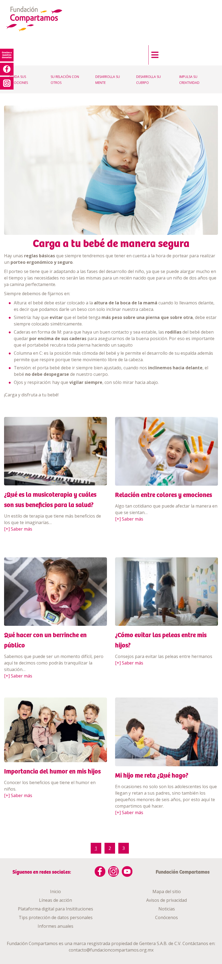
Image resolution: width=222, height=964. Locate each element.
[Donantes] (7, 55)
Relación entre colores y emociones (163, 495)
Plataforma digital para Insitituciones (55, 909)
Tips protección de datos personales (56, 917)
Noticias (166, 909)
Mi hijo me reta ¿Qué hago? (151, 775)
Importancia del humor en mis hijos (52, 771)
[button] (153, 53)
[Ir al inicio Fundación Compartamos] (40, 19)
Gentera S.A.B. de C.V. (160, 943)
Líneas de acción (55, 900)
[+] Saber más (18, 529)
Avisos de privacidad (166, 900)
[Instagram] (113, 871)
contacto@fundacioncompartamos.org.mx (111, 950)
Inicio (55, 891)
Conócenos (166, 917)
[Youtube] (127, 871)
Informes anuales (55, 926)
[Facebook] (99, 871)
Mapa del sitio (166, 891)
